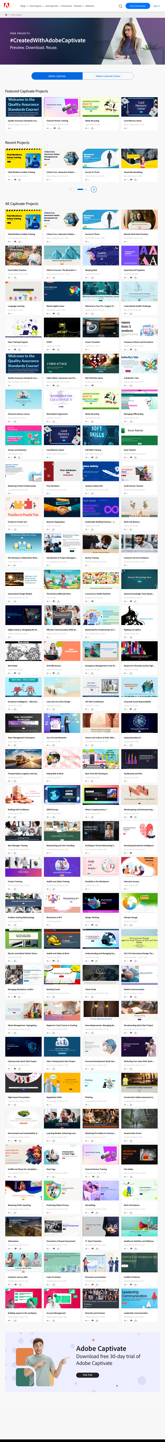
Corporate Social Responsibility (137, 701)
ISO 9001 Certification (94, 701)
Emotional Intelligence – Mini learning (24, 701)
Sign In (156, 5)
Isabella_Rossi (13, 274)
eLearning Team (52, 124)
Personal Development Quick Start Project (103, 1061)
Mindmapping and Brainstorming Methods (142, 809)
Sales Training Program (18, 342)
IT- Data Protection (93, 1241)
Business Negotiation (56, 521)
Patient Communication (134, 989)
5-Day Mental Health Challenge (137, 306)
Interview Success (131, 881)
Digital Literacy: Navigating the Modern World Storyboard (33, 629)
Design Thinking (92, 917)
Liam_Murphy (13, 176)
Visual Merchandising (133, 172)
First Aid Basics (53, 486)
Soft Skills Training (93, 450)
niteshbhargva (13, 1281)
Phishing (89, 1097)
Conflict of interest (132, 1277)
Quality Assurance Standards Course (23, 120)
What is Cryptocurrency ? (96, 809)
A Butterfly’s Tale (131, 378)
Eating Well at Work (55, 773)
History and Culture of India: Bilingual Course (104, 737)
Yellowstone (13, 1241)
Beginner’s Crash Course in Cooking (62, 1025)
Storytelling (90, 1205)
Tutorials (78, 5)
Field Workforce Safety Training (21, 172)
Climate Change (130, 917)
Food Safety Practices (17, 270)
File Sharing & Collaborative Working (24, 557)
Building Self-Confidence (18, 809)
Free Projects (35, 5)
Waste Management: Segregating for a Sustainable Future (32, 1025)
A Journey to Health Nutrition (98, 593)
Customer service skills (18, 1277)
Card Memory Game (132, 120)
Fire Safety (128, 1169)
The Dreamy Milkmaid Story (59, 593)
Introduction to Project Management (62, 557)
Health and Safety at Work (58, 953)
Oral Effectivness (54, 665)
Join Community (138, 5)
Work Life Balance (132, 1205)
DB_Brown (89, 382)
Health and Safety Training (58, 881)
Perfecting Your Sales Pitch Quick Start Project (144, 1061)
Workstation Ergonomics (57, 414)
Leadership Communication (136, 1313)
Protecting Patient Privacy (58, 1205)
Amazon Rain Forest (132, 1133)
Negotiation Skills (54, 1097)
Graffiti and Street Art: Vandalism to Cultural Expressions (32, 1169)
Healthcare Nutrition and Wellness (139, 1241)
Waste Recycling (92, 120)
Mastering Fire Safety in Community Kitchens (104, 1133)
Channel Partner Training (57, 120)
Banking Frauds (53, 989)
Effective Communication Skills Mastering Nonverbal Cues (72, 629)
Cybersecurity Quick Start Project (22, 1061)
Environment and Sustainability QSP (23, 1133)
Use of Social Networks (57, 737)
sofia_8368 (128, 176)
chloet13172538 (129, 454)
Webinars (89, 5)
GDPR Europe (52, 809)
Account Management (56, 1313)
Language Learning (16, 306)
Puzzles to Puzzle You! (17, 521)
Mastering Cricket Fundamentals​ (22, 486)
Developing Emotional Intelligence (139, 845)
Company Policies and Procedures (138, 342)
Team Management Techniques (21, 737)
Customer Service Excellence (136, 557)
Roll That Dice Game (94, 378)
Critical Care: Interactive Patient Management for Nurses (71, 172)
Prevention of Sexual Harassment (61, 1241)
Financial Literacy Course (19, 414)
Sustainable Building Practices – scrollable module (107, 521)
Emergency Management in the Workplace (103, 665)
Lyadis (87, 124)
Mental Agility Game (55, 306)
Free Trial (87, 1374)
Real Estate (12, 665)
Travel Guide (90, 989)
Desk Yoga (51, 1169)
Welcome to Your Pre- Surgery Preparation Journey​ (107, 306)
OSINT (49, 342)
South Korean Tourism (133, 486)
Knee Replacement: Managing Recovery (102, 1025)
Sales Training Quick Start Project (61, 1061)
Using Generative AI (132, 737)
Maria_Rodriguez (14, 124)
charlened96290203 (131, 957)
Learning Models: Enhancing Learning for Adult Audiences (72, 1133)
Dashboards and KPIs (133, 773)
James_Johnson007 (53, 274)
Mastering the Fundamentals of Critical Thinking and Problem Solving (115, 629)
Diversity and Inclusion (95, 1313)
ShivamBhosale (13, 1245)
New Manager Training (17, 845)
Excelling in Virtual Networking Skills (101, 845)
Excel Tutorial (130, 450)
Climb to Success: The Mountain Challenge (65, 270)
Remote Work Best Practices (136, 234)
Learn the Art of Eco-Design (58, 701)
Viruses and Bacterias (17, 450)
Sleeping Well (91, 270)
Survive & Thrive (92, 172)
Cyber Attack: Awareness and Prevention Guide (67, 378)
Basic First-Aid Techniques (96, 773)
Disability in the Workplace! (97, 881)
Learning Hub (51, 5)
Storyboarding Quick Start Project (138, 1025)
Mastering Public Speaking (19, 1205)
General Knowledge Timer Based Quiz (140, 593)
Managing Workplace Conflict (20, 989)
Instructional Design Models (20, 593)
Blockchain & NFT (54, 917)
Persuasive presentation (95, 1277)
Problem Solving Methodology (21, 917)
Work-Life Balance (132, 521)
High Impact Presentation (19, 1097)
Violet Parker (128, 238)
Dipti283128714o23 (91, 490)
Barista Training (92, 557)
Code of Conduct (54, 1277)
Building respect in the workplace (22, 1313)
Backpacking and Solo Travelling (61, 845)
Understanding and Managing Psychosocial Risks (106, 953)
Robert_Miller (129, 124)
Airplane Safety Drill (94, 486)
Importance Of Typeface (134, 270)
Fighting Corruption (132, 629)
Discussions (66, 5)
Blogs (23, 5)
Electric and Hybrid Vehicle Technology (25, 953)
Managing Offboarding (133, 414)
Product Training (15, 881)
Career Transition (92, 342)
